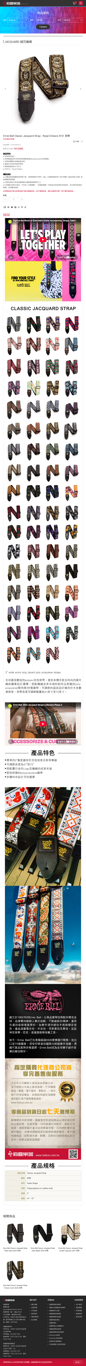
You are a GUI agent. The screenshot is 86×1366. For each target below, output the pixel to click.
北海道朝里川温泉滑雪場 (57, 1344)
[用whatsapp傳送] (19, 207)
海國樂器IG (52, 1323)
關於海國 (34, 1304)
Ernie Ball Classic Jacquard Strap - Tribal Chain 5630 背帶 (15, 1249)
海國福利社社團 (54, 1310)
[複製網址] (25, 207)
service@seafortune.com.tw (12, 1309)
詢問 (77, 141)
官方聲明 (34, 1320)
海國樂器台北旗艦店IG (56, 1326)
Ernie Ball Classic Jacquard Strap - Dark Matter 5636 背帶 (43, 1249)
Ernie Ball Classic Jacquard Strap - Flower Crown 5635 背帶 (15, 1286)
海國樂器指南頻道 (55, 1314)
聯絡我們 (79, 1314)
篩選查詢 (44, 27)
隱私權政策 (35, 1317)
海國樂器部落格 (54, 1320)
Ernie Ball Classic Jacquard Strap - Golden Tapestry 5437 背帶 (70, 1249)
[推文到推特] (12, 207)
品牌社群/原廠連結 (55, 1341)
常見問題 (79, 1310)
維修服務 (79, 1307)
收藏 (82, 141)
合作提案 (34, 1310)
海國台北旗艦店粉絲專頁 (57, 1307)
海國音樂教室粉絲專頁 (56, 1332)
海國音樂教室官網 (55, 1329)
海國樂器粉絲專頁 (55, 1304)
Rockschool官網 (54, 1335)
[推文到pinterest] (22, 207)
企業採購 (34, 1307)
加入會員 (79, 1304)
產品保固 (79, 1317)
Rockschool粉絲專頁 (56, 1338)
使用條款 (34, 1314)
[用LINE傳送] (15, 207)
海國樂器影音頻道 (55, 1317)
